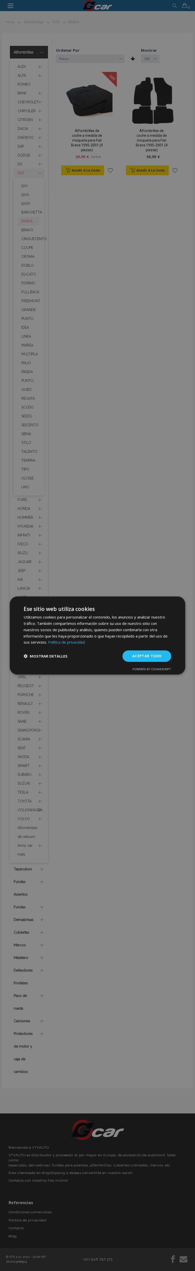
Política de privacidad (66, 642)
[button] (46, 656)
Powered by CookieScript (152, 669)
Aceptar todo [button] (147, 655)
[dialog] (97, 635)
